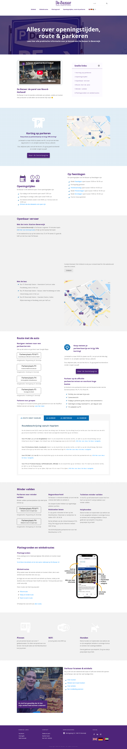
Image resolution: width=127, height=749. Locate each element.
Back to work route (26, 598)
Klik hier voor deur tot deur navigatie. (88, 441)
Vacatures (21, 733)
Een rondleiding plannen (75, 689)
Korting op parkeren (83, 72)
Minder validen (81, 89)
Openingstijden (81, 77)
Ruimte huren (46, 736)
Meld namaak (22, 738)
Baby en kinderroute (27, 595)
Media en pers (46, 733)
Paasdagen (78, 181)
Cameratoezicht (73, 397)
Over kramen (71, 680)
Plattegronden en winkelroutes (87, 93)
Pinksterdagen (79, 191)
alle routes (38, 604)
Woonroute (24, 592)
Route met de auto (83, 85)
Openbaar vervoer (83, 81)
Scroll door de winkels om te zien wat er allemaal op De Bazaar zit (38, 562)
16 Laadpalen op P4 (74, 407)
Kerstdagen (78, 194)
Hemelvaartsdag (76, 188)
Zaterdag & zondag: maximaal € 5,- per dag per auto (85, 404)
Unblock (68, 270)
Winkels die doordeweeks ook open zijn (33, 204)
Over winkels (71, 686)
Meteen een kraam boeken (76, 683)
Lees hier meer (39, 406)
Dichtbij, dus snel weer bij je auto (78, 394)
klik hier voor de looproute (26, 230)
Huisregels (21, 736)
